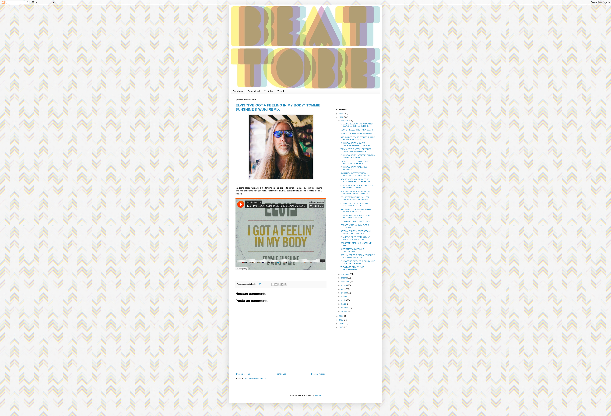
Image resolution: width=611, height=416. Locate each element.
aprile (343, 300)
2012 (341, 320)
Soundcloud (254, 91)
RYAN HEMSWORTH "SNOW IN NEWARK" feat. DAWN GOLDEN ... (357, 174)
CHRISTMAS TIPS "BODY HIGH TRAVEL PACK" (354, 168)
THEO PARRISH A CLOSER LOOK (355, 221)
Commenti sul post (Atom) (255, 378)
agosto (344, 285)
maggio (344, 296)
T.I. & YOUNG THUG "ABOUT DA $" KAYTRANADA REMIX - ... (356, 216)
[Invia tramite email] (273, 284)
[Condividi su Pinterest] (285, 284)
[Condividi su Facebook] (282, 284)
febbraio (344, 308)
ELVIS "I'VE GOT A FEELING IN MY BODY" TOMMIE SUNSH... (355, 238)
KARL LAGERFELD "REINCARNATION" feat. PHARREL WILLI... (358, 256)
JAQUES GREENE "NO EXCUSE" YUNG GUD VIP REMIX (355, 162)
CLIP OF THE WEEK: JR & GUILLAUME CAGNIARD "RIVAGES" (358, 262)
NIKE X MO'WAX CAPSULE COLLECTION (352, 250)
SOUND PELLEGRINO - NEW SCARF (357, 130)
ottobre (344, 278)
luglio (343, 289)
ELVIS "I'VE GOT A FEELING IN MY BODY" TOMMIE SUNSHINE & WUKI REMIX (277, 107)
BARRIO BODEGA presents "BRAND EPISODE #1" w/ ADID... (356, 210)
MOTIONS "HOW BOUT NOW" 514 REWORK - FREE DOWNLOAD (355, 192)
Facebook (238, 91)
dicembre (345, 121)
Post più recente (243, 374)
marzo (344, 304)
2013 (341, 316)
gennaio (344, 311)
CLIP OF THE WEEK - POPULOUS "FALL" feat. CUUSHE (355, 204)
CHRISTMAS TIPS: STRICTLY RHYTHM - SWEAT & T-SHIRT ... (358, 156)
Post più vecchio (318, 374)
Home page (281, 374)
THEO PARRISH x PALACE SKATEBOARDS (352, 268)
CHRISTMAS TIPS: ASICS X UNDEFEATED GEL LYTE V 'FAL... (356, 144)
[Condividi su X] (279, 284)
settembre (345, 282)
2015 (341, 114)
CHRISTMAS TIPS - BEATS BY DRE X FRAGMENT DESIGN (357, 186)
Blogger (318, 395)
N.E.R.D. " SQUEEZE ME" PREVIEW (356, 133)
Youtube (268, 91)
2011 (341, 323)
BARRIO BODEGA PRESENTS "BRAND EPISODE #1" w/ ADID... (358, 138)
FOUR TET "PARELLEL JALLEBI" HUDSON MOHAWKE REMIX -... (356, 198)
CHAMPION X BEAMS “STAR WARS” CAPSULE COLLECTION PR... (357, 125)
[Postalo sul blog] (276, 284)
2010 (341, 327)
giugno (344, 293)
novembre (345, 274)
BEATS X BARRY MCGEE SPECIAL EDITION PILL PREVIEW (356, 232)
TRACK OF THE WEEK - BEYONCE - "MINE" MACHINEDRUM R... (356, 150)
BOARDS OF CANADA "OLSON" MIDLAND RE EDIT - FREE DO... (356, 180)
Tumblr (280, 91)
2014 (341, 117)
